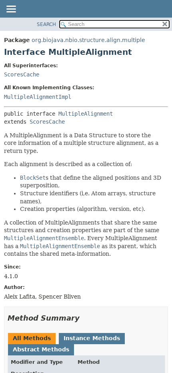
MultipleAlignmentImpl (37, 97)
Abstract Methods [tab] (41, 349)
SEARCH (46, 24)
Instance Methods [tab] (92, 338)
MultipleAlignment (85, 113)
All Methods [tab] (32, 338)
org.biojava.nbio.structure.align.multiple (88, 40)
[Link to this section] (85, 318)
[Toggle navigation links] (11, 9)
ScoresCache (21, 74)
